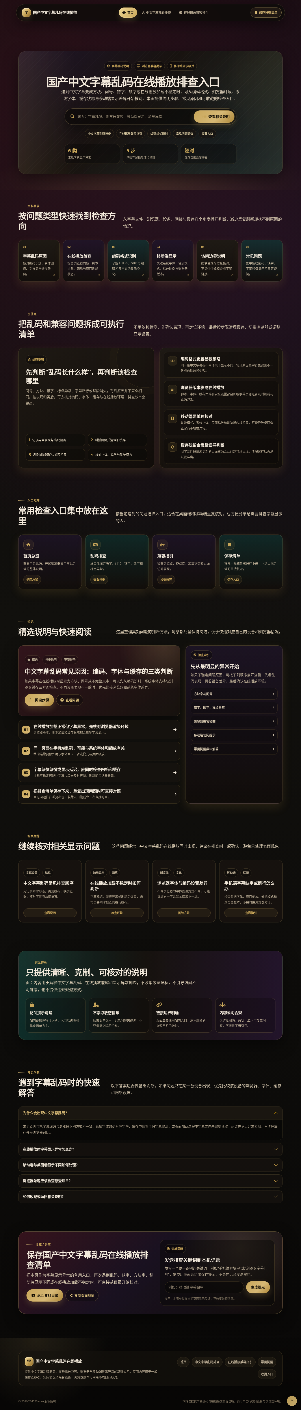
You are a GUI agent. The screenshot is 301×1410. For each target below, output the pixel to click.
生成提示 (258, 1287)
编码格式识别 (159, 134)
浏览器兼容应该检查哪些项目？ (47, 1180)
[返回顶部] (292, 1401)
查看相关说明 (219, 116)
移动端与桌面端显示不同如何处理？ (51, 1164)
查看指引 (251, 913)
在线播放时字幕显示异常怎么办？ (49, 1149)
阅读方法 (184, 913)
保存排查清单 (268, 12)
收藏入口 (207, 134)
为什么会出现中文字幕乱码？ (46, 1112)
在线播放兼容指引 (196, 12)
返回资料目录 (47, 1295)
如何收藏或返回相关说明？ (44, 1196)
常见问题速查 (184, 134)
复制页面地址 (84, 1295)
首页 (130, 12)
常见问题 (267, 1362)
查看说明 (50, 913)
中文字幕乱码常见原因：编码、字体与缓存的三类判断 (99, 671)
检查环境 (117, 913)
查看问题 (72, 700)
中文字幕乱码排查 (158, 12)
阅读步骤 (42, 700)
